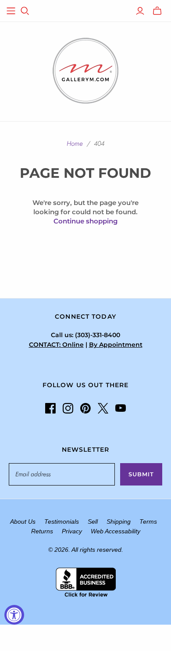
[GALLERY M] (85, 70)
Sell (93, 521)
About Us (23, 521)
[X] (103, 408)
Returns (42, 531)
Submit (141, 474)
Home (75, 143)
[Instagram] (68, 408)
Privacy (72, 531)
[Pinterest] (85, 408)
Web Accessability (115, 531)
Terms (148, 521)
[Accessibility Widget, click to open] (14, 615)
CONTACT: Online (56, 345)
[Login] (140, 11)
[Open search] (25, 11)
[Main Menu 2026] (11, 11)
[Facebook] (50, 408)
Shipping (119, 521)
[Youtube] (120, 408)
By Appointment (115, 345)
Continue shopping (85, 221)
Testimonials (61, 521)
